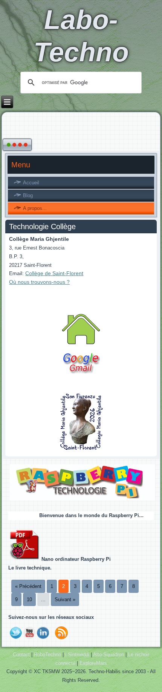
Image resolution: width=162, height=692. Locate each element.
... (43, 599)
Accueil (31, 182)
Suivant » (65, 599)
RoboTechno (47, 654)
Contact (21, 654)
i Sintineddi (77, 654)
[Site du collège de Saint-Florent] (81, 450)
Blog (28, 195)
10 (29, 599)
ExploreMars (93, 663)
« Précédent (28, 586)
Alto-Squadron (108, 654)
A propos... (35, 208)
